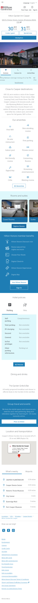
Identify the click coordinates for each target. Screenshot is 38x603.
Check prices (23, 37)
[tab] (6, 71)
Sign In (35, 10)
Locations (5, 516)
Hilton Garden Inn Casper (9, 518)
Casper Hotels (27, 516)
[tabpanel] (19, 80)
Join (30, 10)
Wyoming (18, 516)
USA (11, 516)
